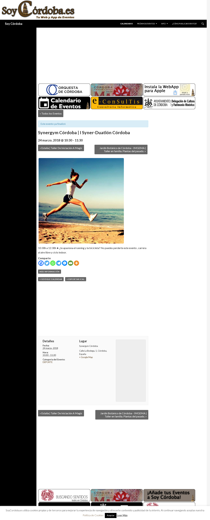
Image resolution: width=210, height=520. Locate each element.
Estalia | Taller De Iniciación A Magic (61, 147)
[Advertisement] (118, 54)
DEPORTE (47, 362)
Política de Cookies (93, 515)
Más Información (50, 272)
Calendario (126, 24)
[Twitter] (47, 263)
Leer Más (122, 515)
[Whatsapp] (52, 263)
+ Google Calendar (51, 279)
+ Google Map (86, 357)
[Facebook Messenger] (64, 263)
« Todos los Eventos (51, 113)
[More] (76, 263)
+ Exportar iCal (76, 279)
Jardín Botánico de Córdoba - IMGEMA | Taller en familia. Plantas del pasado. (123, 149)
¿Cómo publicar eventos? (184, 24)
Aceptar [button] (111, 515)
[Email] (70, 263)
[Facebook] (41, 263)
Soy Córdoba (13, 23)
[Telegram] (58, 263)
